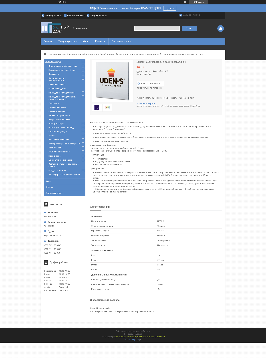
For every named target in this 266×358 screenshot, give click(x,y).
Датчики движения (57, 107)
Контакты (100, 41)
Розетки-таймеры (56, 111)
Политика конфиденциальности (151, 337)
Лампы (51, 135)
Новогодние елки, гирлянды (61, 127)
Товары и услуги (66, 41)
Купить (170, 8)
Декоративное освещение (60, 160)
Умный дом (53, 103)
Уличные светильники (58, 140)
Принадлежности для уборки (62, 70)
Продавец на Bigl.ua (133, 334)
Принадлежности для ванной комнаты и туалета (62, 98)
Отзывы (49, 187)
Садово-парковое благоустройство (57, 79)
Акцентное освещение (59, 152)
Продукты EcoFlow (57, 170)
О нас (86, 41)
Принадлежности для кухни (61, 93)
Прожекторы (54, 156)
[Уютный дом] (56, 28)
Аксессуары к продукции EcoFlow (64, 174)
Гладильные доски (57, 88)
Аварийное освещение (59, 119)
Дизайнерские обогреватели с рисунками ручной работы (128, 54)
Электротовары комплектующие (64, 144)
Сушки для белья (56, 84)
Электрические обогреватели (82, 54)
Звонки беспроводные (59, 115)
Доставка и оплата (121, 41)
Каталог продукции (57, 131)
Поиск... (189, 28)
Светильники (54, 148)
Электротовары (56, 123)
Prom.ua (146, 331)
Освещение (53, 74)
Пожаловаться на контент (124, 337)
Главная (48, 41)
